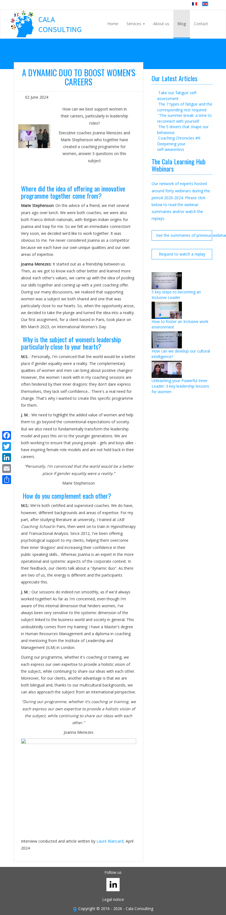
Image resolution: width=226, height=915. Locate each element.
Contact (201, 23)
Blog (181, 23)
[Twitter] (6, 446)
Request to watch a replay (182, 254)
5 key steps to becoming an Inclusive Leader (176, 294)
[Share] (6, 479)
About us (161, 23)
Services (134, 23)
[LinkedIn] (6, 457)
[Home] (47, 24)
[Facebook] (6, 435)
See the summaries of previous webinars (184, 235)
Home (112, 23)
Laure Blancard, (110, 841)
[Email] (6, 468)
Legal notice (113, 899)
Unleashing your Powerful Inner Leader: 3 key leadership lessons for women (180, 386)
